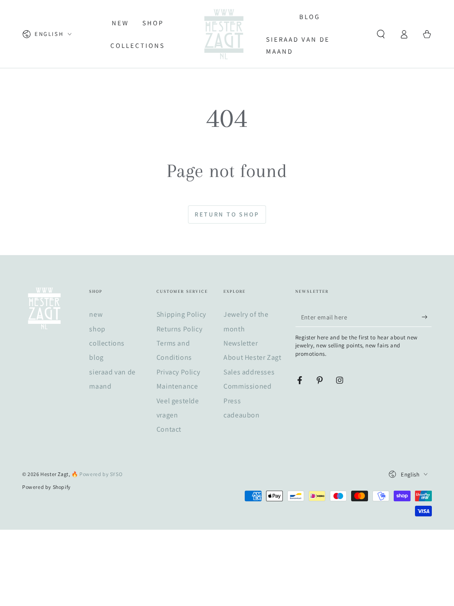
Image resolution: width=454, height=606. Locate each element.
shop (97, 329)
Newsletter (240, 343)
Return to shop (227, 214)
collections (107, 343)
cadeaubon (241, 415)
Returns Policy (179, 329)
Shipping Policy (181, 314)
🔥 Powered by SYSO (96, 474)
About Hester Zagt (252, 357)
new (95, 314)
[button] (380, 34)
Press (232, 400)
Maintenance (177, 386)
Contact (169, 429)
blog (96, 357)
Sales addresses (248, 372)
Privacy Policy (178, 372)
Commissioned (247, 386)
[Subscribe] (427, 317)
